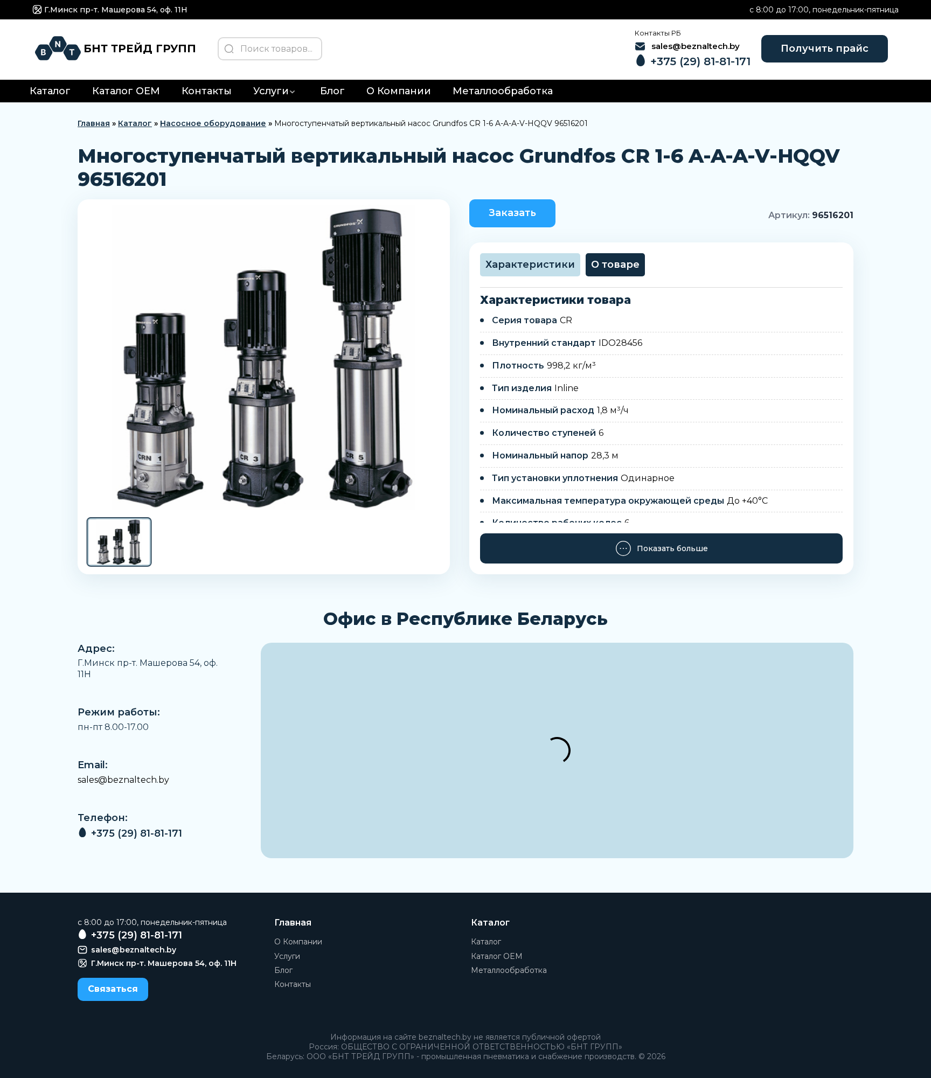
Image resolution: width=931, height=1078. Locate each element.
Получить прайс (825, 48)
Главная (94, 123)
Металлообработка (503, 91)
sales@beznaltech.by (123, 780)
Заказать (512, 213)
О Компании (398, 91)
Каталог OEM (126, 91)
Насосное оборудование (213, 123)
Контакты (207, 91)
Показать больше (672, 548)
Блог (332, 91)
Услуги (271, 91)
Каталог (50, 91)
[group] (263, 357)
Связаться (113, 989)
